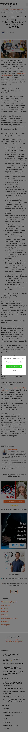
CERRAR (14, 371)
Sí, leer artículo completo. (14, 366)
